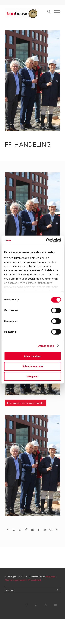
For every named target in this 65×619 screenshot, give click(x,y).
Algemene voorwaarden (16, 580)
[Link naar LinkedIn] (36, 605)
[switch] (56, 310)
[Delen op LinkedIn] (32, 529)
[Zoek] (47, 12)
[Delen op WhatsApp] (20, 529)
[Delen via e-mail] (57, 529)
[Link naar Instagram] (46, 605)
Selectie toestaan (32, 366)
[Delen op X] (14, 529)
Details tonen (46, 345)
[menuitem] (47, 12)
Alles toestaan (32, 356)
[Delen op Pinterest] (26, 529)
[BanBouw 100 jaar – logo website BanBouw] (27, 12)
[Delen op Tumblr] (39, 529)
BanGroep (50, 577)
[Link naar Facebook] (27, 605)
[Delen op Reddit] (51, 529)
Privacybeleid (34, 580)
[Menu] (55, 12)
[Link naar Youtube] (55, 605)
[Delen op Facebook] (8, 529)
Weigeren (32, 376)
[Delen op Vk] (45, 529)
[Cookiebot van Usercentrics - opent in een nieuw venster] (46, 240)
